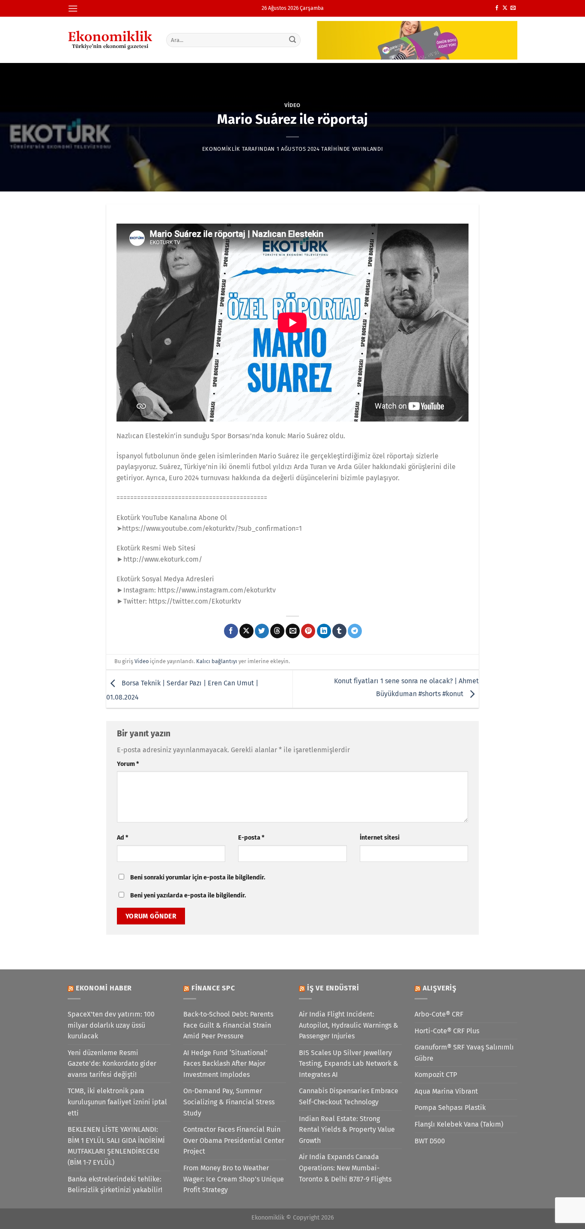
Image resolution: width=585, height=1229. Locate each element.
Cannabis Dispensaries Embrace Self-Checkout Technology (348, 1096)
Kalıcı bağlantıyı (216, 661)
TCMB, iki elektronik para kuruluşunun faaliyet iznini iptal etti (117, 1102)
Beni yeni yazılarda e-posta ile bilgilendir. (188, 895)
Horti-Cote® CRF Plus (447, 1031)
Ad (122, 837)
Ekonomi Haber (104, 988)
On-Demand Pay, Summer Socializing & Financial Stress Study (229, 1102)
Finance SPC (213, 988)
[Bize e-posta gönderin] (513, 8)
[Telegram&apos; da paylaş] (355, 631)
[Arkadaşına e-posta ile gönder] (293, 631)
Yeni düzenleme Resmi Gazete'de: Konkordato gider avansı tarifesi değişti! (112, 1064)
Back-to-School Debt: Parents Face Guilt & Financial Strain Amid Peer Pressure (228, 1025)
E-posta (251, 837)
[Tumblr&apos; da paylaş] (339, 631)
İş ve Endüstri (333, 988)
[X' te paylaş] (246, 631)
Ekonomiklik (221, 149)
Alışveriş (440, 988)
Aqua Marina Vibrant (446, 1091)
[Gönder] (293, 40)
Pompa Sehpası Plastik (450, 1107)
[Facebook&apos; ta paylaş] (231, 631)
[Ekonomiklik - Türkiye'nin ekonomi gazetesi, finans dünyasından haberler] (110, 40)
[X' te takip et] (504, 8)
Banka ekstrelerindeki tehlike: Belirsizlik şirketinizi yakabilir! (115, 1184)
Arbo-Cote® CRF (439, 1014)
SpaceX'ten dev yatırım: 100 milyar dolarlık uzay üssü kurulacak (111, 1025)
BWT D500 (430, 1141)
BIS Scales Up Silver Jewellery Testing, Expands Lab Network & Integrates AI (348, 1064)
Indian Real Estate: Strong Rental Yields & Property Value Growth (347, 1130)
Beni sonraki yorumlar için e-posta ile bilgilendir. (197, 877)
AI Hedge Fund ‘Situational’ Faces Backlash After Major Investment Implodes (225, 1064)
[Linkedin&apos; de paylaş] (324, 631)
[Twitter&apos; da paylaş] (262, 631)
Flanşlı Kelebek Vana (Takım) (459, 1124)
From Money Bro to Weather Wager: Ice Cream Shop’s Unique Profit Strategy (233, 1179)
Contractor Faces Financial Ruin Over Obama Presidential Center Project (233, 1140)
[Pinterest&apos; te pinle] (308, 631)
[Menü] (73, 8)
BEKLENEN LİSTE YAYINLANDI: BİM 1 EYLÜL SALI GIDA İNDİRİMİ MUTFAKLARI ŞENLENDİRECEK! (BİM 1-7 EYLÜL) (116, 1145)
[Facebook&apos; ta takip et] (496, 8)
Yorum (128, 764)
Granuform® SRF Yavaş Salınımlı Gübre (464, 1052)
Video (292, 105)
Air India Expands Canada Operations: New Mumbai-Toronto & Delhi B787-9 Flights (345, 1168)
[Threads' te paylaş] (277, 631)
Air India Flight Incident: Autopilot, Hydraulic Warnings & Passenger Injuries (348, 1025)
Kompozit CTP (436, 1075)
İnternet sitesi (380, 837)
